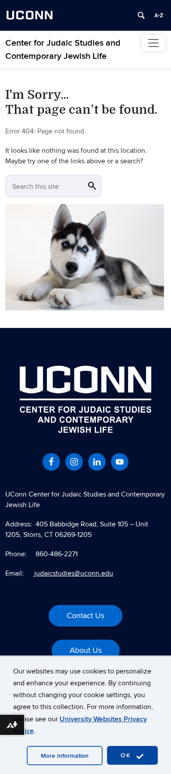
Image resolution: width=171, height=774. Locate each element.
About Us (86, 650)
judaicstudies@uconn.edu (73, 573)
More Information (65, 756)
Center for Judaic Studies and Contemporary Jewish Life (63, 49)
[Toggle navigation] (153, 43)
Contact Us (85, 615)
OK (127, 755)
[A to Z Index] (159, 15)
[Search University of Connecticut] (141, 15)
